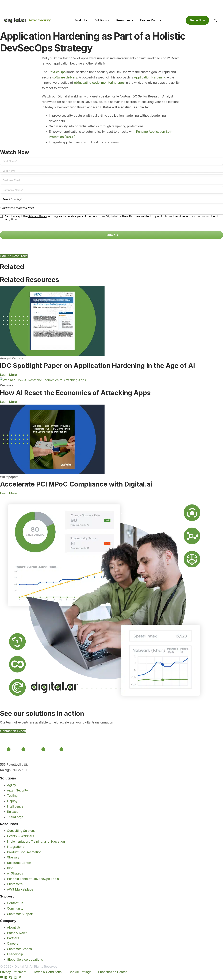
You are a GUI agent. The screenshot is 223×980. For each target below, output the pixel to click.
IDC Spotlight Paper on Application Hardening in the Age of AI (97, 365)
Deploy (12, 801)
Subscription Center (112, 972)
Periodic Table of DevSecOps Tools (33, 878)
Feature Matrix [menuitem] (149, 20)
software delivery (64, 77)
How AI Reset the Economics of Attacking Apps (75, 393)
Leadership (15, 954)
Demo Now (197, 20)
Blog (10, 868)
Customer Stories (19, 949)
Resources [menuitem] (123, 20)
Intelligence (15, 806)
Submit (110, 234)
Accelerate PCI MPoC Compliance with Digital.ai (76, 484)
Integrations (15, 847)
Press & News (17, 932)
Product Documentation (24, 852)
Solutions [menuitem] (101, 20)
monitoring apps (113, 82)
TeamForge (15, 817)
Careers (12, 943)
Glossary (13, 857)
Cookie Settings (79, 972)
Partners (13, 938)
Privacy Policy (37, 216)
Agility (11, 785)
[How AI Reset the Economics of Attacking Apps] (43, 380)
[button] (215, 20)
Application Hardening (150, 77)
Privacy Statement (13, 972)
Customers (14, 884)
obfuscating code (86, 82)
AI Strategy (15, 873)
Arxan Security (40, 20)
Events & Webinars (20, 836)
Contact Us (15, 903)
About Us (14, 927)
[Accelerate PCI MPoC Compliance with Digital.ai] (52, 439)
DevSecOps (57, 72)
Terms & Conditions (47, 972)
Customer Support (20, 913)
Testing (12, 795)
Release (12, 811)
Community (15, 908)
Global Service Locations (25, 959)
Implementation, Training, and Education (36, 841)
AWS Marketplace (20, 889)
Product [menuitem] (80, 20)
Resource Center (19, 863)
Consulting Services (21, 830)
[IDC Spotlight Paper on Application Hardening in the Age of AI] (52, 320)
